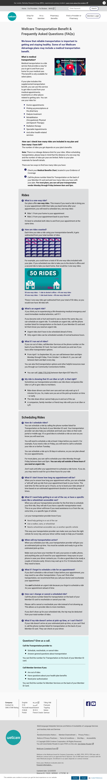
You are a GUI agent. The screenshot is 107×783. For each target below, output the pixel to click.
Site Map (80, 738)
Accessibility (91, 738)
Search (94, 8)
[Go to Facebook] (88, 704)
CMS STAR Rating (11, 708)
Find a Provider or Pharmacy (73, 17)
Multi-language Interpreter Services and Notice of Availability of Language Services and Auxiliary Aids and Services (67, 727)
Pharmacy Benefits (54, 17)
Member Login (93, 16)
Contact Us (9, 705)
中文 (23, 705)
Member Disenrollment (67, 735)
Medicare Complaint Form (47, 749)
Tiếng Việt (47, 703)
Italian (46, 710)
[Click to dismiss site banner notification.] (104, 2)
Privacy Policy (83, 735)
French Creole (38, 713)
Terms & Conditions (67, 738)
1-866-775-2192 (44, 373)
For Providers (32, 9)
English (24, 703)
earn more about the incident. (77, 3)
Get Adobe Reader (86, 744)
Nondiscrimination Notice (46, 735)
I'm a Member (41, 17)
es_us (36, 702)
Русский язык (27, 708)
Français (47, 705)
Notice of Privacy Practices (47, 738)
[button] (95, 778)
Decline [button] (75, 778)
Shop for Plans (30, 17)
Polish (24, 713)
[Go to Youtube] (93, 704)
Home (24, 9)
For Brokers (43, 9)
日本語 (24, 710)
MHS (51, 9)
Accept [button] (84, 778)
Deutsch (36, 708)
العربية (35, 705)
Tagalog (47, 708)
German (47, 713)
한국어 (35, 710)
